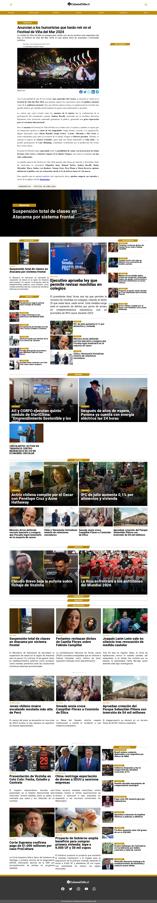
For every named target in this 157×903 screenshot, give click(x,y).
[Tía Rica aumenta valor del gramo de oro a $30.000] (107, 832)
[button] (24, 186)
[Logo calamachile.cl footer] (77, 885)
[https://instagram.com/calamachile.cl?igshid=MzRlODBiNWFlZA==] (78, 890)
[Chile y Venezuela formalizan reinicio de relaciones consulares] (61, 526)
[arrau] (26, 526)
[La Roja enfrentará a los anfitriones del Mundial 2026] (14, 317)
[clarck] (14, 341)
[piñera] (131, 526)
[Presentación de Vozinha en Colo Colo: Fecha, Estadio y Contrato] (14, 329)
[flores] (113, 247)
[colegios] (29, 264)
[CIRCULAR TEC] (26, 442)
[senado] (96, 526)
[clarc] (14, 353)
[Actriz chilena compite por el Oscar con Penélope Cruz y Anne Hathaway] (113, 308)
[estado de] (113, 278)
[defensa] (107, 817)
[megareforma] (107, 770)
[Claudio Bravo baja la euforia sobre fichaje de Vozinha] (14, 305)
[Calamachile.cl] (11, 6)
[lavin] (113, 262)
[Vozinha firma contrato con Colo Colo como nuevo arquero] (14, 365)
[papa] (107, 801)
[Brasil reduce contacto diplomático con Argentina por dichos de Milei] (107, 754)
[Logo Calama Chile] (78, 7)
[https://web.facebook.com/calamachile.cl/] (63, 890)
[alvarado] (107, 864)
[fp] (113, 293)
